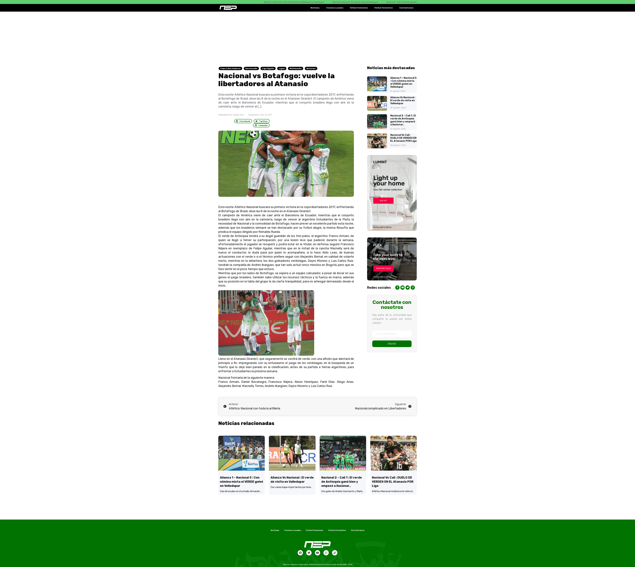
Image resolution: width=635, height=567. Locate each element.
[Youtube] (317, 552)
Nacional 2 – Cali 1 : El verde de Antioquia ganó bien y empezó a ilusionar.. (403, 120)
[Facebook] (300, 552)
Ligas (282, 68)
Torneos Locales (334, 8)
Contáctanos (406, 8)
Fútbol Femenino (359, 8)
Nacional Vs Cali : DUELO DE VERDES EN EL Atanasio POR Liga (403, 137)
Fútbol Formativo (383, 8)
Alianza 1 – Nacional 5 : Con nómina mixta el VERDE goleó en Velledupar (403, 82)
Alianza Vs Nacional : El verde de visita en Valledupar (402, 100)
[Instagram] (326, 552)
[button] (243, 121)
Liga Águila (268, 68)
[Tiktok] (334, 552)
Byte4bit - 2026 (346, 565)
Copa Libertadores (230, 68)
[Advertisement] (317, 36)
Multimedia (296, 68)
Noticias (315, 8)
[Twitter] (309, 552)
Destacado (251, 68)
